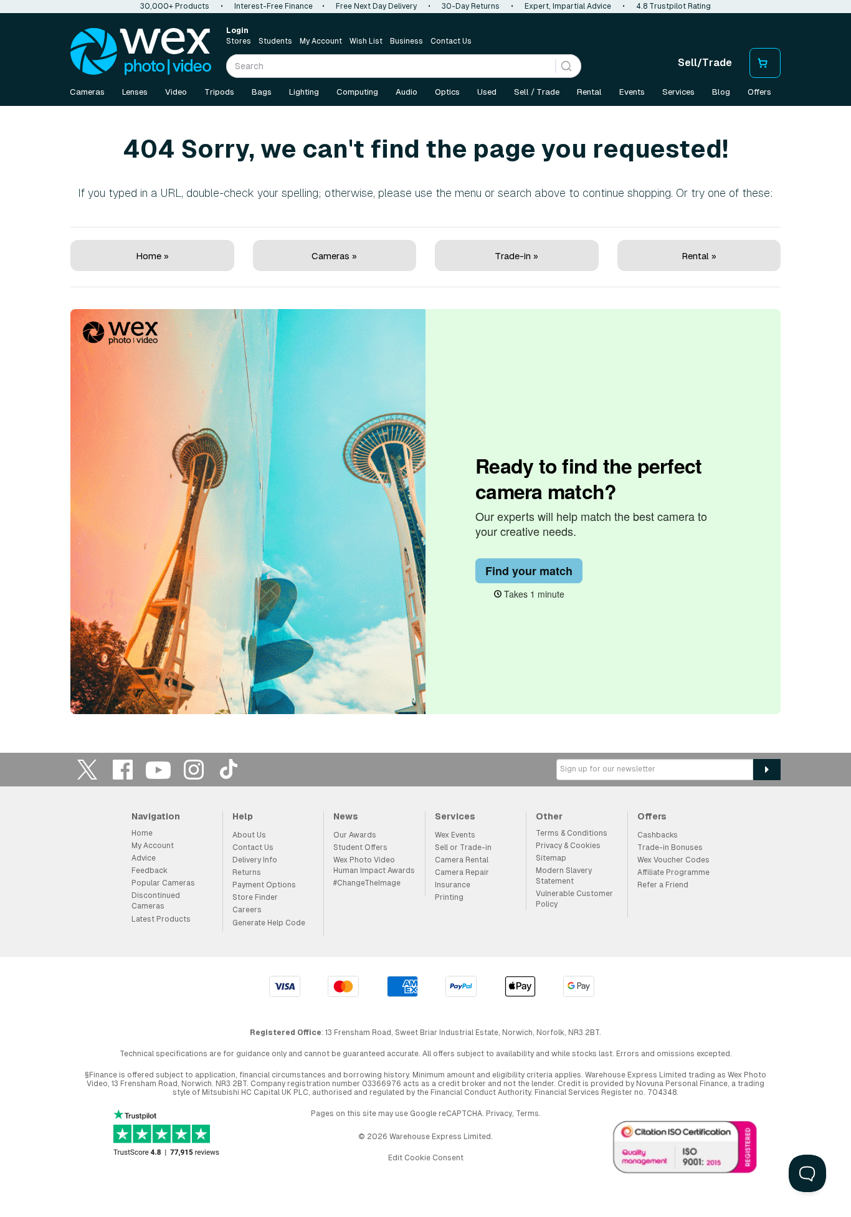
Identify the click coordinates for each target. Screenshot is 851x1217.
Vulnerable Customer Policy (574, 899)
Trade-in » (516, 256)
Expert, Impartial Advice (568, 6)
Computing (357, 92)
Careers (247, 909)
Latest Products (161, 919)
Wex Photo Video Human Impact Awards (374, 865)
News (345, 816)
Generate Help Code (268, 923)
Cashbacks (657, 835)
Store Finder (255, 897)
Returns (246, 872)
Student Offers (360, 847)
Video (176, 92)
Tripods (219, 92)
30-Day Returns (471, 6)
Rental (589, 92)
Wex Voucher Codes (673, 860)
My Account (321, 41)
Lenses (135, 92)
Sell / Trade (536, 92)
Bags (262, 92)
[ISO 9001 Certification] (685, 1149)
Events (632, 92)
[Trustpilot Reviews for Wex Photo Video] (166, 1133)
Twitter (87, 769)
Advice (143, 858)
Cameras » (334, 256)
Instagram (193, 769)
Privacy (499, 1113)
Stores (238, 41)
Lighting (304, 92)
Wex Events (455, 835)
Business (406, 41)
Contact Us (451, 41)
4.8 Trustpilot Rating (673, 6)
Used (487, 92)
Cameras (87, 92)
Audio (406, 92)
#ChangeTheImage (367, 883)
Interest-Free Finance (273, 6)
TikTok (229, 769)
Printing (449, 897)
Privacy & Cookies (568, 845)
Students (275, 41)
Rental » (699, 256)
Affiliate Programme (673, 872)
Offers (759, 92)
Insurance (452, 885)
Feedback (149, 870)
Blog (721, 92)
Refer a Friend (662, 885)
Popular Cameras (163, 883)
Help (242, 816)
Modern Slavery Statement (564, 875)
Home (142, 833)
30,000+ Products (174, 6)
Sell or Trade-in (463, 847)
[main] (425, 412)
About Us (249, 835)
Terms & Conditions (571, 833)
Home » (152, 256)
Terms (527, 1113)
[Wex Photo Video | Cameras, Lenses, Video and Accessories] (140, 52)
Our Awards (354, 835)
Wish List (366, 41)
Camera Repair (462, 872)
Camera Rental (461, 860)
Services (678, 92)
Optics (447, 92)
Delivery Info (254, 860)
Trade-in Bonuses (670, 847)
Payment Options (264, 885)
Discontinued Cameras (155, 900)
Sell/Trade (705, 63)
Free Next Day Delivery (376, 6)
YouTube (158, 769)
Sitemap (551, 858)
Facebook (122, 769)
